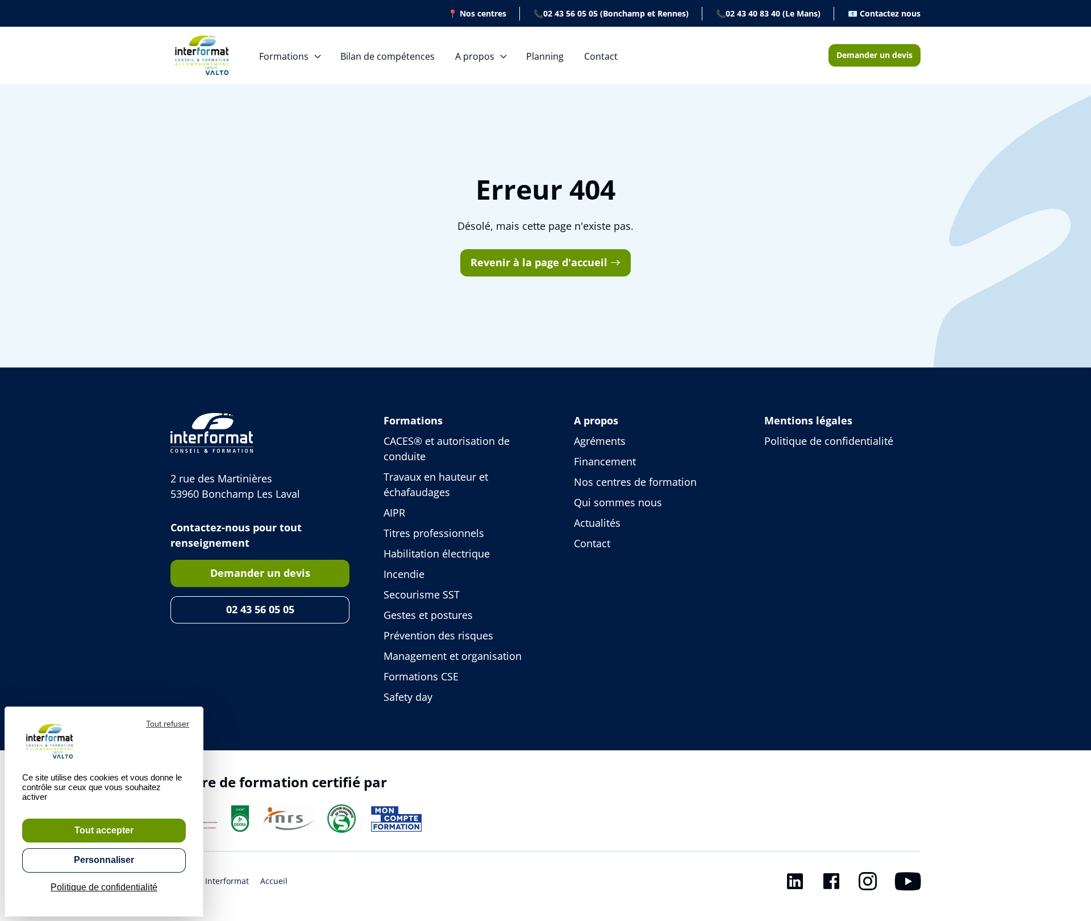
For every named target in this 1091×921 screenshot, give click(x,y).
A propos (474, 56)
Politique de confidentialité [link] (104, 887)
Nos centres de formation (635, 482)
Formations (284, 56)
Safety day (408, 697)
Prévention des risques (438, 635)
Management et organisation (453, 656)
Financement (605, 461)
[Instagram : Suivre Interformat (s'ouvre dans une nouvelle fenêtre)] (868, 883)
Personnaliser (104, 860)
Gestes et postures (428, 615)
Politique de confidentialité (828, 441)
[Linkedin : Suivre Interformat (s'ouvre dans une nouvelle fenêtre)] (795, 883)
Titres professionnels (434, 533)
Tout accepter (104, 830)
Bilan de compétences (387, 56)
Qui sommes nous (618, 502)
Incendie (404, 574)
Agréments (600, 441)
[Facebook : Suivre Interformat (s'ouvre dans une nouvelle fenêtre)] (831, 883)
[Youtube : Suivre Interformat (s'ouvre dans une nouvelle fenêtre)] (908, 883)
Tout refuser (167, 723)
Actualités (597, 523)
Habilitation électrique (437, 553)
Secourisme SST (422, 594)
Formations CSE (421, 676)
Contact (601, 56)
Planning (545, 56)
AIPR (394, 512)
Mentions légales (808, 420)
